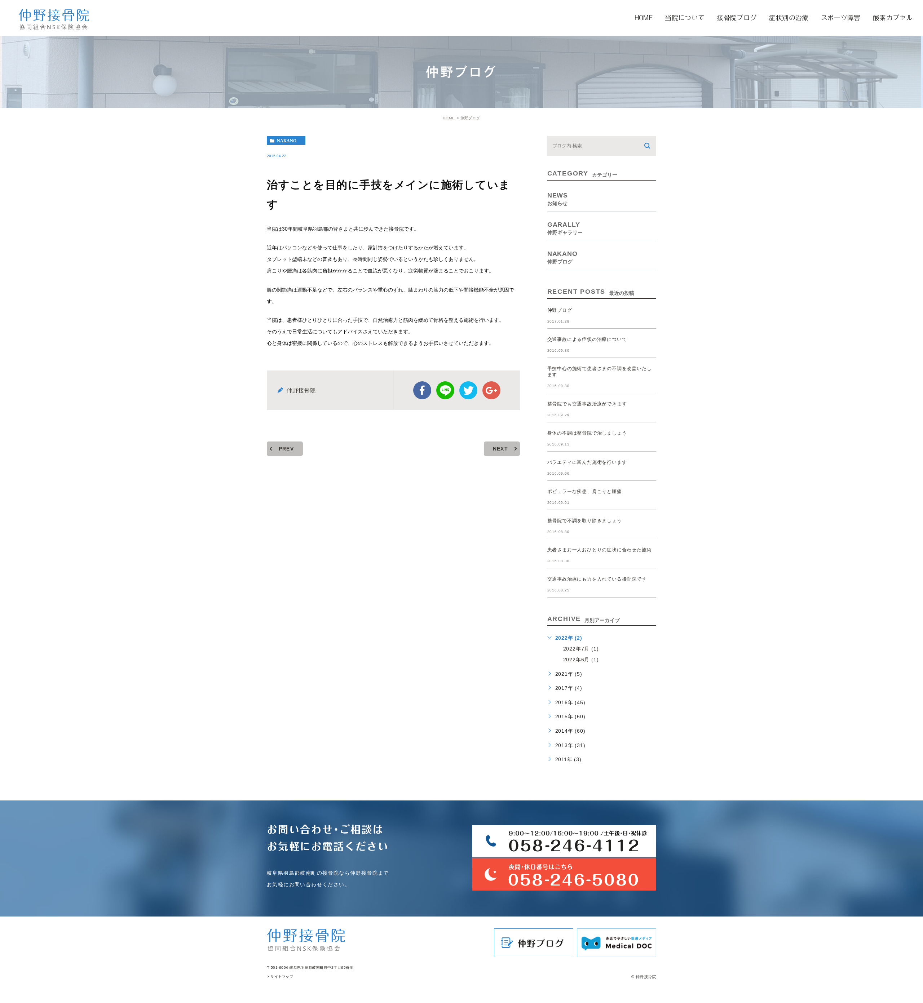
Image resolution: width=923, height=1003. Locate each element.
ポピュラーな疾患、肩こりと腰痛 (584, 491)
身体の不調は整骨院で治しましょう (587, 433)
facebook (422, 390)
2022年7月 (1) (581, 649)
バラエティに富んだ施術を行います (587, 462)
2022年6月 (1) (581, 659)
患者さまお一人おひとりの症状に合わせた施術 (599, 549)
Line (445, 390)
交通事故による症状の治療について (587, 339)
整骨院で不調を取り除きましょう (584, 520)
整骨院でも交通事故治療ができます (587, 404)
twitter (468, 390)
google (491, 390)
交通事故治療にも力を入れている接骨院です (597, 579)
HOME (449, 118)
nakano (286, 140)
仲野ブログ (470, 118)
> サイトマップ (280, 976)
